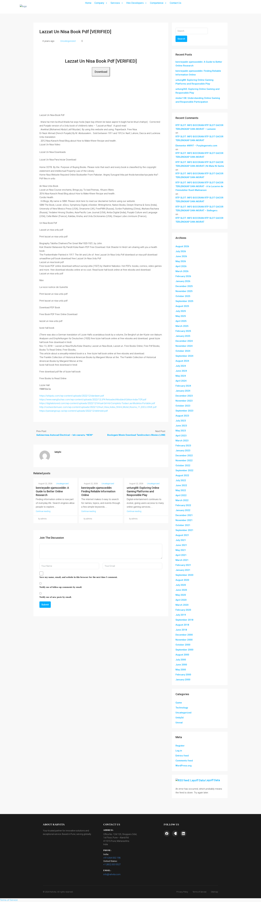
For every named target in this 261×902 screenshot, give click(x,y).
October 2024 (183, 351)
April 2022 (181, 495)
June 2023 (181, 425)
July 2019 (181, 615)
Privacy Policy (182, 892)
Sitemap (214, 892)
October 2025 (183, 296)
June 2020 (181, 590)
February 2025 (183, 331)
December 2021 (184, 515)
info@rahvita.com (112, 874)
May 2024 (181, 376)
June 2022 (181, 485)
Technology (182, 707)
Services (115, 3)
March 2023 (182, 440)
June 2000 (181, 664)
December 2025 (184, 286)
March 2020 (182, 605)
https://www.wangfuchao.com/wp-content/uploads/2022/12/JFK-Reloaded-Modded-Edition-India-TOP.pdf (92, 399)
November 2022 (184, 460)
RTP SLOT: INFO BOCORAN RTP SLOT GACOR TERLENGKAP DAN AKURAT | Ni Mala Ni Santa (200, 164)
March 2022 (182, 500)
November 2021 (184, 520)
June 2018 (181, 629)
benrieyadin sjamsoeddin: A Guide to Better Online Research (52, 491)
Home (88, 3)
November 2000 (184, 639)
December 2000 (184, 634)
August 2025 (182, 306)
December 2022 (184, 455)
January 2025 (183, 336)
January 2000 (183, 679)
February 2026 (183, 276)
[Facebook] (167, 833)
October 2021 (183, 525)
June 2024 (181, 371)
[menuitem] (223, 7)
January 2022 (183, 510)
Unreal (179, 722)
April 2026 (181, 266)
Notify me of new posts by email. (55, 597)
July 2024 (181, 366)
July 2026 (181, 251)
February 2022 (183, 505)
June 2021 (181, 545)
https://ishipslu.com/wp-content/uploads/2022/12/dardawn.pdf (71, 395)
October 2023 (183, 405)
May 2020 (181, 595)
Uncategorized (68, 41)
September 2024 (184, 356)
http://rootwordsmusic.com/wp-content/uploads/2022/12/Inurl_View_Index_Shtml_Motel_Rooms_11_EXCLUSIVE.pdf (97, 407)
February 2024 (183, 385)
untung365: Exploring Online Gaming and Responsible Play (197, 91)
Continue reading (43, 511)
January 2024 (183, 390)
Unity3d (180, 717)
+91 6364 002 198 (111, 858)
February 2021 (183, 565)
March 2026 (182, 271)
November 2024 (184, 346)
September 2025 (184, 301)
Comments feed (184, 760)
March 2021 (182, 560)
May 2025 (181, 316)
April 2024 (181, 380)
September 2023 (184, 410)
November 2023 (184, 400)
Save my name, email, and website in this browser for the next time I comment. (78, 577)
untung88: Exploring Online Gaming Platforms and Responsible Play (143, 491)
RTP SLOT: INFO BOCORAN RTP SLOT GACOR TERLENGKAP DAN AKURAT (199, 138)
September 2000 (184, 649)
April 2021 (181, 555)
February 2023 (183, 445)
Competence (156, 3)
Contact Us (175, 3)
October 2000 (183, 644)
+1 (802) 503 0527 (112, 864)
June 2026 (181, 256)
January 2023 (183, 450)
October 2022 (183, 465)
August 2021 (182, 535)
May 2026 (181, 261)
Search (181, 38)
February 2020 (183, 610)
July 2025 (181, 311)
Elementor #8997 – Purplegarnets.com (196, 145)
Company (99, 3)
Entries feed (182, 755)
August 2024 (182, 361)
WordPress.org (184, 765)
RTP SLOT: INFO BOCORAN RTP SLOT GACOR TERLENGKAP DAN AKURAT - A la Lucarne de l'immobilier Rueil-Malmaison (199, 186)
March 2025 (182, 326)
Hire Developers (135, 3)
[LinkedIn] (183, 833)
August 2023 (182, 415)
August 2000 (182, 654)
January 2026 (183, 281)
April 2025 (181, 321)
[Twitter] (175, 833)
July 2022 (181, 480)
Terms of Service (199, 892)
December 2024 (184, 341)
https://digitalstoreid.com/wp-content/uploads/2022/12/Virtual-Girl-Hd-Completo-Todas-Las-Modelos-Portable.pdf (97, 403)
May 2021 (181, 550)
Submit (45, 604)
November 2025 (184, 291)
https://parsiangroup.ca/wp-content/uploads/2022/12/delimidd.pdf (73, 411)
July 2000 (181, 659)
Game (179, 702)
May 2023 (181, 430)
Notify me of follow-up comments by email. (60, 587)
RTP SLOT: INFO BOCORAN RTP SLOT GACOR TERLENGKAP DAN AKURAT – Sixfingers (199, 208)
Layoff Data (212, 780)
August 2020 (182, 580)
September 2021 (184, 530)
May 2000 (181, 669)
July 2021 (181, 540)
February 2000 (183, 674)
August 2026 (182, 246)
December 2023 (184, 395)
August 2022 (182, 475)
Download (101, 71)
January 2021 (183, 570)
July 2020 (181, 585)
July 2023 (181, 420)
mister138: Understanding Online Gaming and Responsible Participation (198, 100)
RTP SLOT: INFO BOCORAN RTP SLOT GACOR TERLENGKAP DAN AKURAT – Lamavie (199, 127)
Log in (179, 750)
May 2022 (181, 490)
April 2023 (181, 435)
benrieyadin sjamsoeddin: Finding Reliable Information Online (98, 491)
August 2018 (182, 624)
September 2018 (184, 619)
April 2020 (181, 600)
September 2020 (184, 575)
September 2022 (184, 470)
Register (180, 745)
